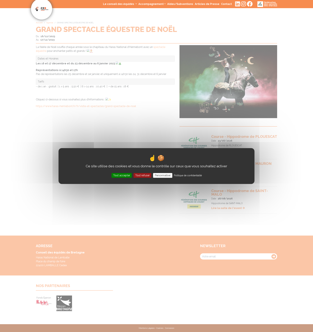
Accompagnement (151, 4)
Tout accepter (121, 175)
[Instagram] (243, 4)
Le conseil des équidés (119, 4)
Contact (226, 4)
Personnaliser (163, 175)
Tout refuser (142, 175)
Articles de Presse (207, 4)
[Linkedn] (237, 4)
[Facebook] (250, 4)
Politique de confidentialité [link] (188, 175)
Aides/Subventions (180, 4)
